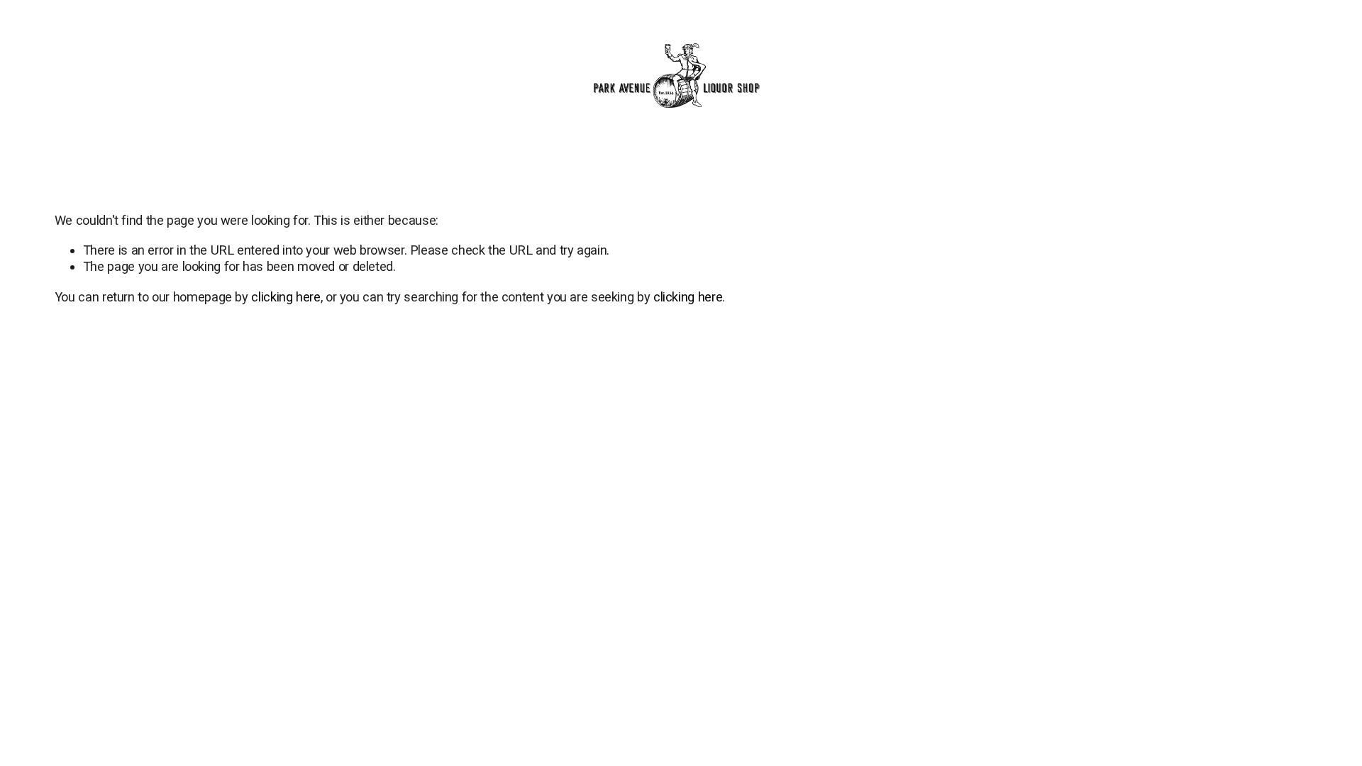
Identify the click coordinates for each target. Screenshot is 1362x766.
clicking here (285, 296)
